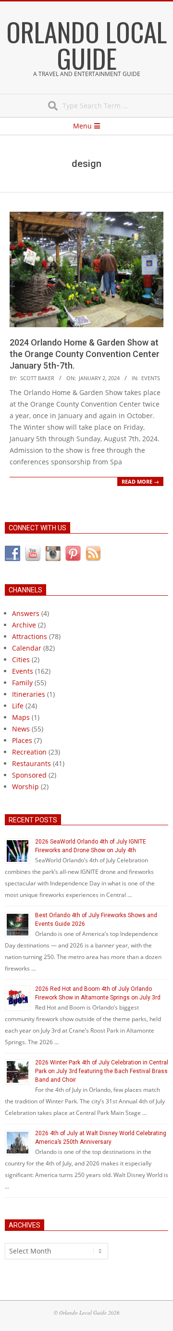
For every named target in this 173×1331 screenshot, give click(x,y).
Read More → (140, 481)
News (21, 728)
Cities (21, 659)
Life (18, 705)
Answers (25, 613)
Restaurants (31, 763)
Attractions (29, 636)
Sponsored (29, 775)
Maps (21, 717)
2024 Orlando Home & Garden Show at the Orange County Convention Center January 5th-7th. (85, 354)
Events (150, 378)
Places (22, 740)
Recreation (29, 751)
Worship (25, 786)
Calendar (26, 648)
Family (22, 682)
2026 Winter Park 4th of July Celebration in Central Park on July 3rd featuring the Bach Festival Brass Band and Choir (101, 1071)
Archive (24, 624)
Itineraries (28, 694)
